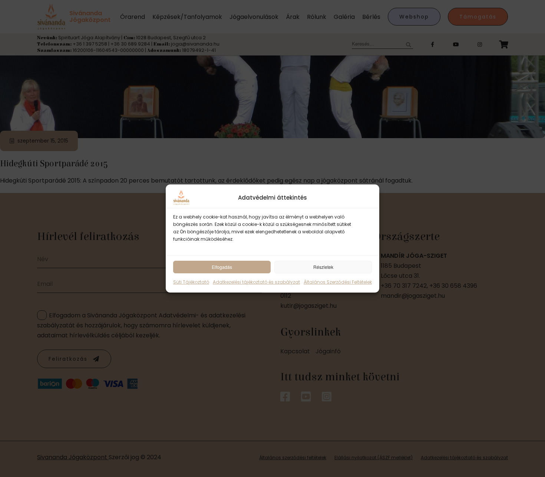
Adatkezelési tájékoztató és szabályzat (256, 282)
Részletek (323, 267)
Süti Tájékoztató (191, 282)
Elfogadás (222, 267)
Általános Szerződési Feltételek (338, 282)
